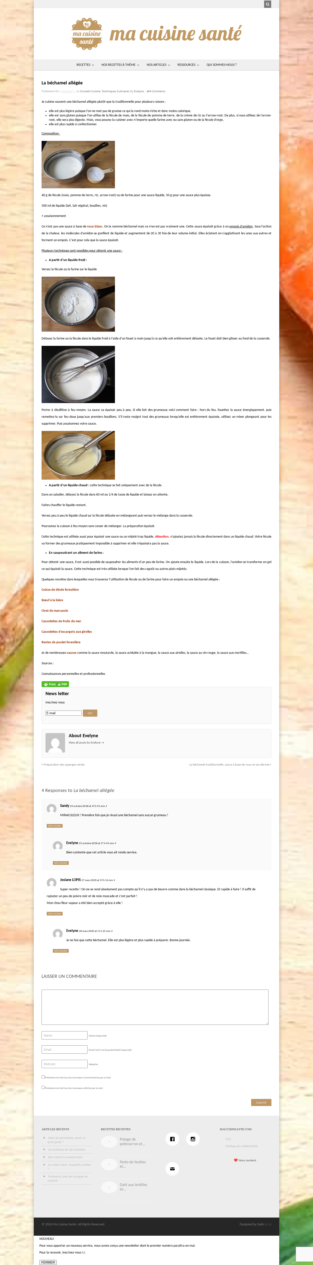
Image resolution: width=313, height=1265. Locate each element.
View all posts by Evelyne (86, 742)
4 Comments (157, 91)
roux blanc (94, 226)
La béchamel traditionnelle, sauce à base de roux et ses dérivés (229, 764)
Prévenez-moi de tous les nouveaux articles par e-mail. (74, 1088)
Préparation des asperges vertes (64, 764)
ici (83, 1252)
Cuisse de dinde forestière (60, 590)
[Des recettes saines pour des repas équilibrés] (156, 47)
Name (98, 1036)
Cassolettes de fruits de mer (61, 621)
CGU (228, 1139)
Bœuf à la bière (52, 600)
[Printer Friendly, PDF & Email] (55, 684)
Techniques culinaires (115, 91)
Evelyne (139, 91)
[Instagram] (194, 1139)
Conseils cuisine (90, 91)
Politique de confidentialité (242, 1146)
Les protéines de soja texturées (66, 1149)
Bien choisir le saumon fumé (65, 1157)
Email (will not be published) (110, 1050)
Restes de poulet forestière (61, 642)
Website (93, 1064)
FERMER (48, 1262)
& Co (268, 1224)
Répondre (54, 825)
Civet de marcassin (55, 611)
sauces (72, 653)
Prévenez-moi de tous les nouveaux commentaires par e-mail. (78, 1077)
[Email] (173, 1169)
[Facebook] (173, 1139)
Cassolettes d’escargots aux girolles (67, 632)
